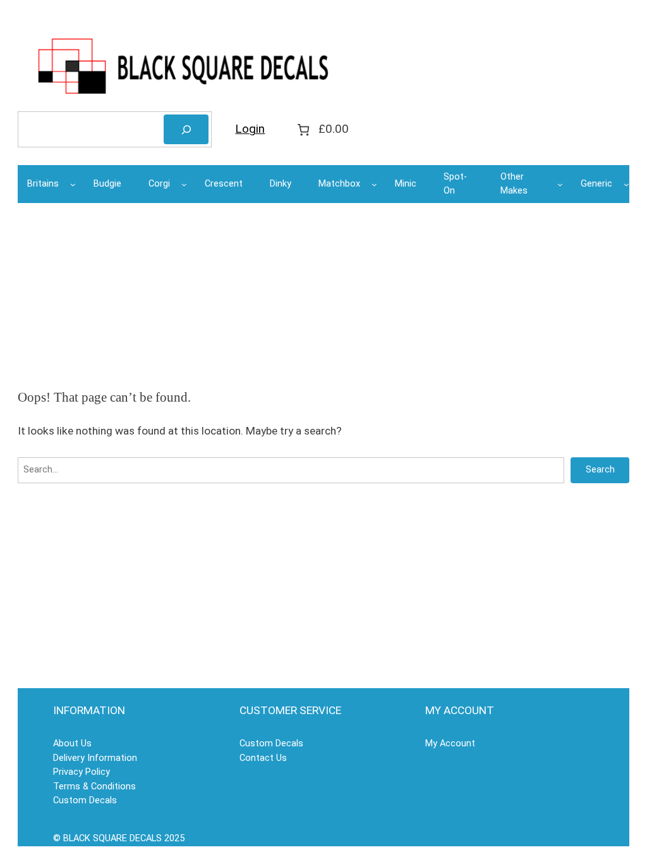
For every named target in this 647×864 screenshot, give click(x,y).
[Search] (186, 129)
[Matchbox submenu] (374, 184)
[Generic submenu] (626, 184)
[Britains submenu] (73, 184)
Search (600, 469)
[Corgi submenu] (184, 184)
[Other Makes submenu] (560, 184)
